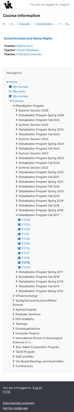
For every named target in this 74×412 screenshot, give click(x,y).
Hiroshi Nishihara (28, 50)
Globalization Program (25, 24)
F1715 (61, 24)
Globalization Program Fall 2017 (46, 24)
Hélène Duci (25, 46)
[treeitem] (37, 224)
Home (5, 24)
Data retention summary (19, 403)
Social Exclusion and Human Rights (28, 38)
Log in (64, 4)
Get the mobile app (15, 408)
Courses (13, 24)
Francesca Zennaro (29, 54)
